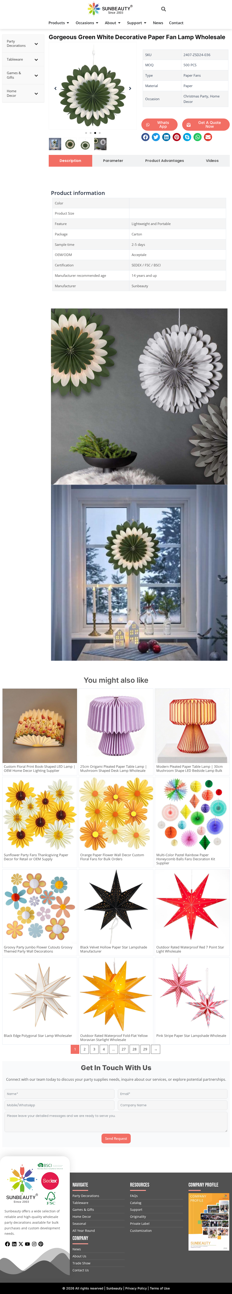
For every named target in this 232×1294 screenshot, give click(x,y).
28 (135, 1049)
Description (70, 161)
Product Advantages (164, 161)
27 (124, 1049)
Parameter (113, 161)
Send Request (116, 1138)
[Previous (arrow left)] (8, 647)
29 (145, 1049)
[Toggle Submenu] (36, 43)
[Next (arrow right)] (224, 647)
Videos (212, 161)
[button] (164, 9)
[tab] (70, 161)
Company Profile (203, 1185)
